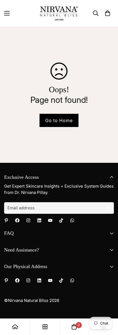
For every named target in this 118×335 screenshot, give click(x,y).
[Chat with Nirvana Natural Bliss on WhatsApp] (72, 220)
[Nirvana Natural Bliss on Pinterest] (6, 220)
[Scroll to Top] (108, 305)
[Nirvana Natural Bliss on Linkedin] (39, 220)
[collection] (45, 326)
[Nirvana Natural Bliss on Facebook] (17, 220)
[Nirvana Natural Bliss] (59, 13)
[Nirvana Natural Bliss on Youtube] (50, 220)
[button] (107, 13)
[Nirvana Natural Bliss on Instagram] (28, 220)
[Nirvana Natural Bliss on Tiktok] (61, 220)
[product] (15, 326)
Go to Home (59, 120)
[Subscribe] (108, 208)
